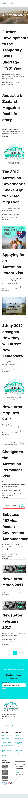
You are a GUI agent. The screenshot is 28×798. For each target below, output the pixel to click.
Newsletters (5, 217)
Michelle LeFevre (8, 82)
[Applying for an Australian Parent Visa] (14, 237)
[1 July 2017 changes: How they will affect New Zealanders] (14, 308)
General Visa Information (11, 133)
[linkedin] (12, 725)
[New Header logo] (8, 3)
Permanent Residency (14, 493)
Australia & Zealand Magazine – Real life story (12, 107)
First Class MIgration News (12, 216)
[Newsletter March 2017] (14, 569)
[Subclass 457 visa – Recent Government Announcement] (14, 506)
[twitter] (6, 725)
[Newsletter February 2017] (14, 605)
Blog (23, 82)
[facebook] (3, 725)
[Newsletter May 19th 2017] (14, 389)
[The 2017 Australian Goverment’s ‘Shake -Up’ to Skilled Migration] (14, 154)
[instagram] (9, 725)
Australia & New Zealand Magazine (14, 131)
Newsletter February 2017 (12, 621)
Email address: (6, 682)
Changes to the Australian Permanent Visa (12, 463)
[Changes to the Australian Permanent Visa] (14, 443)
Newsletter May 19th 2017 (12, 412)
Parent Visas (12, 288)
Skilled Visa (5, 84)
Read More (5, 86)
